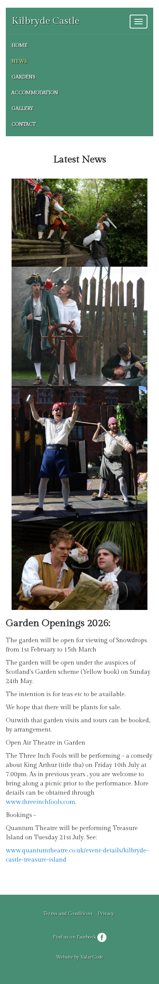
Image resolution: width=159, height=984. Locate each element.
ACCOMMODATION (35, 93)
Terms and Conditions (68, 914)
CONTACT (24, 124)
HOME (19, 45)
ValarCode (91, 957)
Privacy (106, 914)
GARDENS (24, 77)
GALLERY (23, 109)
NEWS (19, 61)
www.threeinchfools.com (40, 802)
